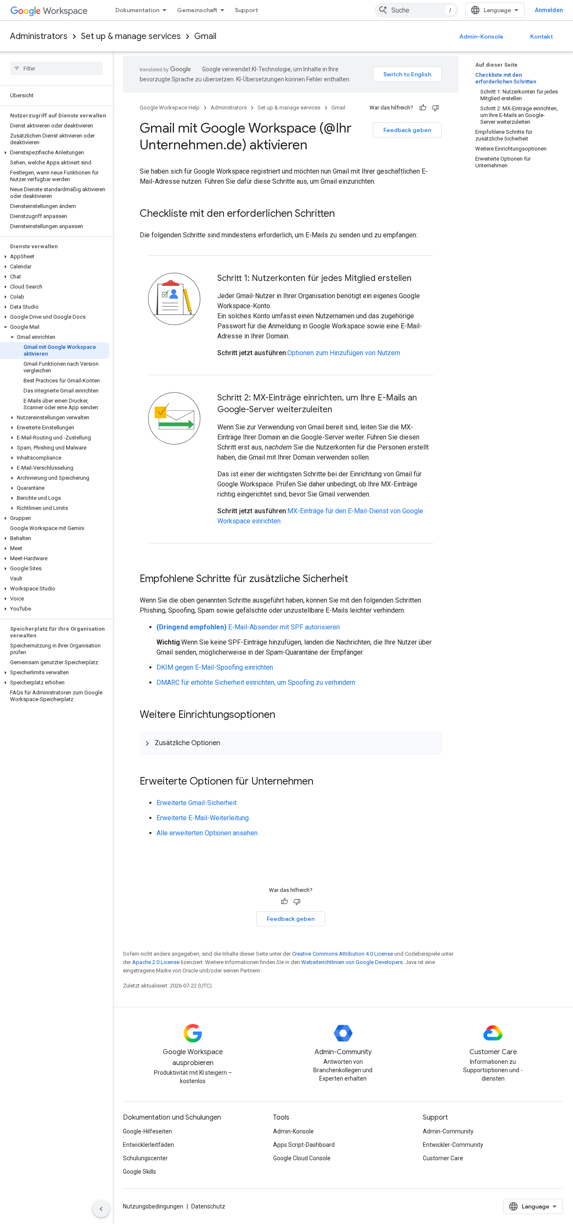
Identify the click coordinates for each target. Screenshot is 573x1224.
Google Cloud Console (302, 1158)
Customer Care (443, 1158)
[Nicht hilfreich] (435, 107)
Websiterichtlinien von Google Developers (352, 962)
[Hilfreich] (423, 107)
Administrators (39, 36)
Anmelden (549, 10)
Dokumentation (137, 10)
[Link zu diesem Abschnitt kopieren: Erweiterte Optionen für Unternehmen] (321, 782)
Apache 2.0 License (156, 962)
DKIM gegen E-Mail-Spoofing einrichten (214, 667)
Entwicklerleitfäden (148, 1144)
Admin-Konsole (481, 36)
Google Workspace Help (170, 107)
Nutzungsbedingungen (153, 1206)
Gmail (205, 36)
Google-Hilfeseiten (147, 1131)
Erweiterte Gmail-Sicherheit (196, 803)
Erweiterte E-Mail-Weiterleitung (202, 818)
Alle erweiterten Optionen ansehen (207, 833)
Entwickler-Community (453, 1144)
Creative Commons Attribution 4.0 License (342, 954)
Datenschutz (208, 1206)
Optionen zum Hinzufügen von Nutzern (343, 353)
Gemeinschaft (197, 10)
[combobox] (416, 10)
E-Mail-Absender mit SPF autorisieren (248, 627)
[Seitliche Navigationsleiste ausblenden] (101, 1209)
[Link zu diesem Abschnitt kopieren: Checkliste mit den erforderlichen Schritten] (343, 214)
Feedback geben (407, 130)
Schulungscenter (145, 1158)
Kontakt (541, 36)
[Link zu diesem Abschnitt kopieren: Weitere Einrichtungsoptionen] (283, 715)
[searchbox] (56, 68)
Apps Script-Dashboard (304, 1144)
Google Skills (139, 1171)
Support (246, 10)
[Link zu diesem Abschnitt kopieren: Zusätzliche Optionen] (228, 743)
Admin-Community (448, 1131)
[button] (54, 153)
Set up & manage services (131, 36)
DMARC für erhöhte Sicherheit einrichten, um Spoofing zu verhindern (255, 682)
